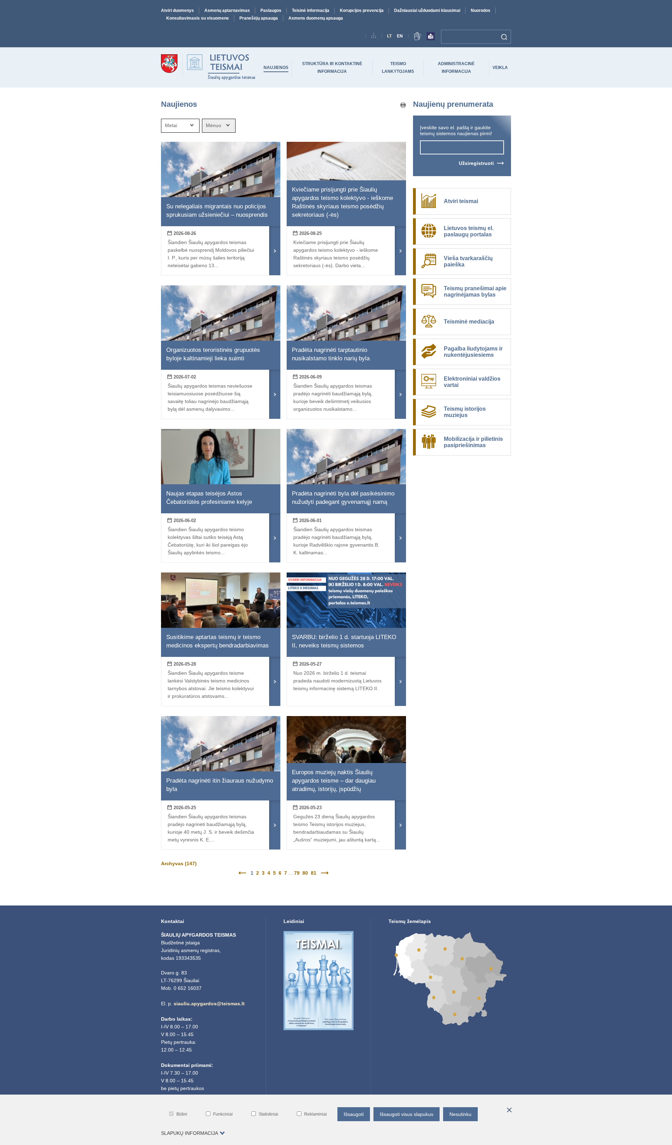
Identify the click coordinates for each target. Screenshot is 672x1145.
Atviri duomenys (177, 10)
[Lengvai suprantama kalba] (431, 37)
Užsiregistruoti (476, 163)
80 (305, 873)
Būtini (181, 1114)
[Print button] (403, 106)
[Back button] (243, 873)
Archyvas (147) (179, 863)
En (400, 36)
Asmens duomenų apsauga (315, 18)
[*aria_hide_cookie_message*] (509, 1110)
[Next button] (323, 873)
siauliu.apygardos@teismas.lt (209, 1003)
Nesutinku (460, 1114)
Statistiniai (268, 1114)
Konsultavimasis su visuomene (197, 18)
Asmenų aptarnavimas (227, 10)
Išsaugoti (354, 1114)
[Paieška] (504, 37)
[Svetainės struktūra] (374, 37)
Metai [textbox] (171, 125)
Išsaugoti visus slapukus (406, 1114)
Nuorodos (480, 10)
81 (313, 873)
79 (297, 873)
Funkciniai (223, 1114)
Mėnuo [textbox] (213, 125)
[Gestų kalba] (417, 37)
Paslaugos (270, 10)
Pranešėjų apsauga (258, 18)
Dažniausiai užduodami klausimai (427, 10)
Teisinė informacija (310, 10)
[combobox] (180, 126)
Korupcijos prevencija (362, 10)
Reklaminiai (315, 1114)
